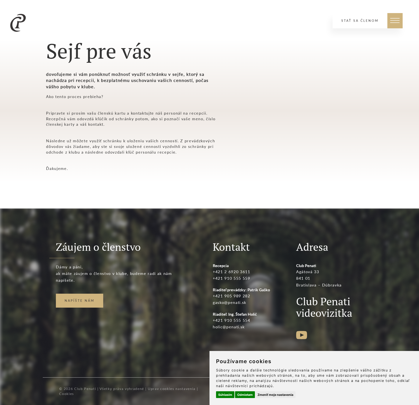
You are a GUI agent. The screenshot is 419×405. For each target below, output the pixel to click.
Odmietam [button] (245, 395)
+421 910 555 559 (231, 278)
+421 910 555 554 (231, 320)
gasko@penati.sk (229, 302)
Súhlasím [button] (225, 395)
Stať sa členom (360, 20)
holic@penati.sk (229, 326)
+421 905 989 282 (231, 295)
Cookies (66, 393)
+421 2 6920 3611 (231, 271)
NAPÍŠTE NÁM (79, 300)
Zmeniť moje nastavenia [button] (275, 395)
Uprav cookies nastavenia (172, 388)
